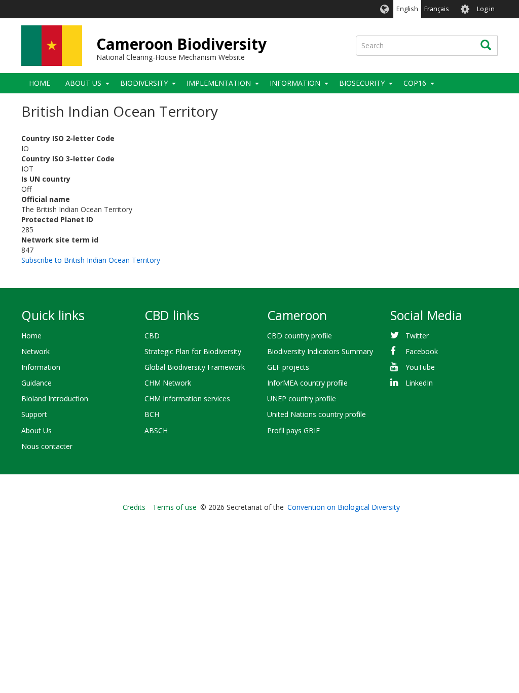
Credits (134, 507)
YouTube (420, 367)
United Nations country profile (316, 414)
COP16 (414, 83)
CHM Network (167, 383)
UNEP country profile (301, 398)
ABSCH (156, 430)
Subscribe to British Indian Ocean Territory (90, 260)
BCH (151, 414)
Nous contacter (46, 446)
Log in (486, 9)
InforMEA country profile (307, 383)
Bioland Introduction (54, 398)
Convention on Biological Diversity (343, 507)
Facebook (421, 351)
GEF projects (288, 367)
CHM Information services (187, 398)
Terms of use (175, 507)
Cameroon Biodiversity (181, 43)
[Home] (51, 45)
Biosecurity (362, 83)
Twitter (417, 335)
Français (436, 9)
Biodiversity (144, 83)
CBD (152, 335)
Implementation (219, 83)
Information (295, 83)
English (407, 9)
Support (34, 414)
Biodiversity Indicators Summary (320, 351)
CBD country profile (299, 335)
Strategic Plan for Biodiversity (192, 351)
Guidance (36, 383)
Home (39, 83)
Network (35, 351)
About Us (83, 83)
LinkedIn (419, 383)
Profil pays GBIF (293, 430)
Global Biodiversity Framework (194, 367)
